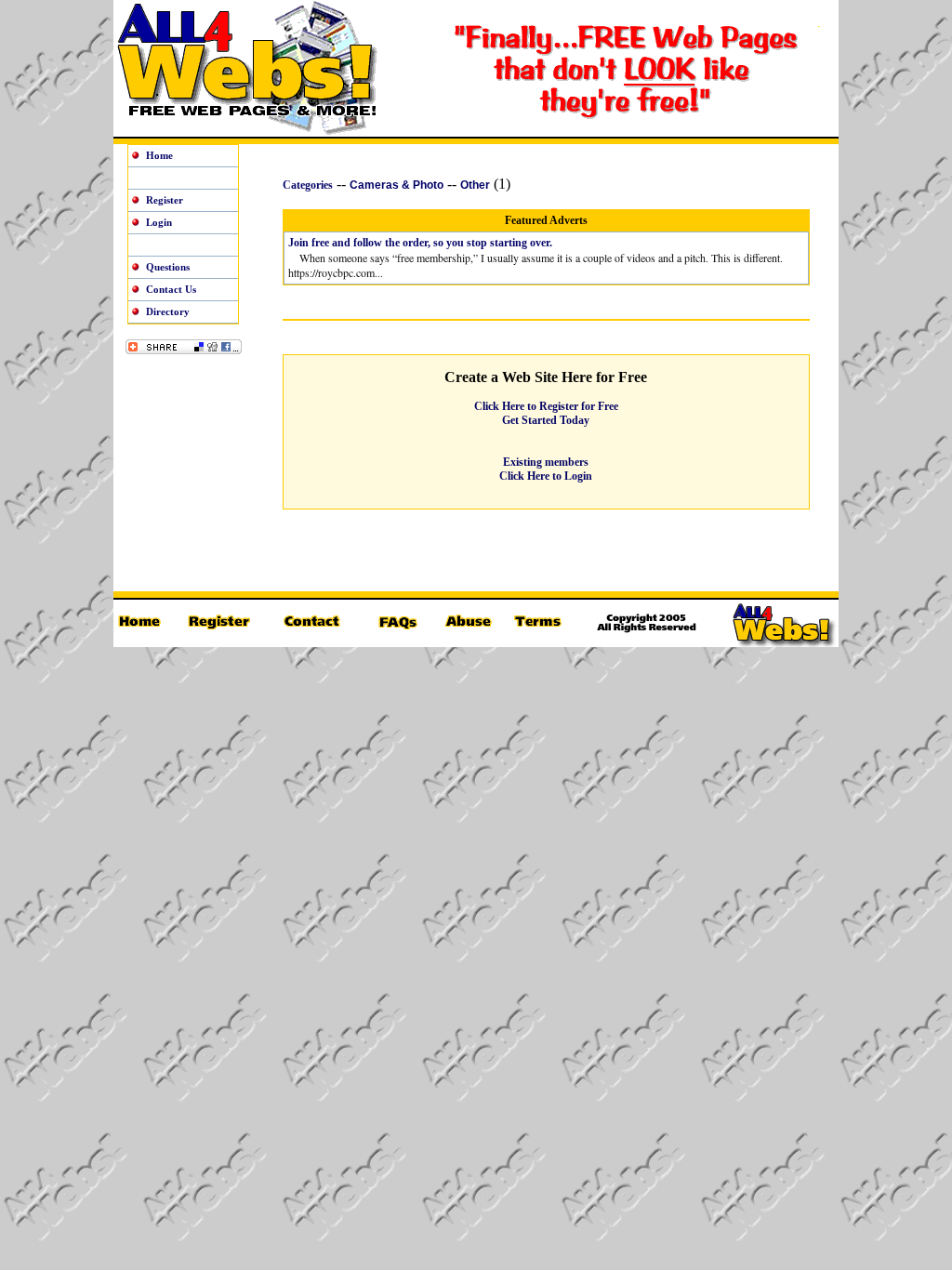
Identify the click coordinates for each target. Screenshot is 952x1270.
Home (159, 155)
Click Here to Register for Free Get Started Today (546, 413)
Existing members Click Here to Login (545, 469)
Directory (168, 311)
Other (475, 185)
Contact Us (171, 289)
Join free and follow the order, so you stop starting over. (420, 242)
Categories (308, 185)
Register (164, 199)
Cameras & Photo (396, 185)
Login (159, 222)
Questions (168, 266)
